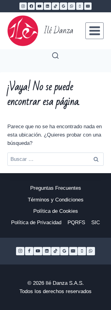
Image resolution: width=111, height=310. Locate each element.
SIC (95, 222)
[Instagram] (23, 6)
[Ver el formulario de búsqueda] (55, 55)
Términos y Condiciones (56, 200)
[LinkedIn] (47, 6)
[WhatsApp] (71, 6)
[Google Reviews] (63, 6)
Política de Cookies (55, 211)
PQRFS (76, 222)
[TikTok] (55, 6)
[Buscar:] (55, 159)
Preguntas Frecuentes (55, 188)
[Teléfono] (80, 6)
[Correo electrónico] (88, 6)
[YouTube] (39, 6)
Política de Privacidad (36, 222)
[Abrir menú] (94, 30)
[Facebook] (31, 6)
